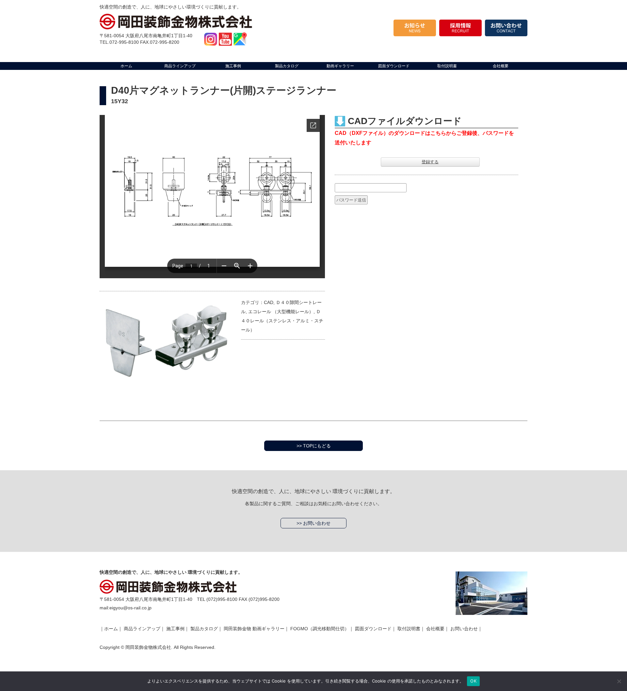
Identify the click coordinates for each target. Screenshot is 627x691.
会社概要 (435, 628)
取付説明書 (408, 628)
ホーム (111, 628)
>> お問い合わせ (313, 523)
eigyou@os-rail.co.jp (130, 607)
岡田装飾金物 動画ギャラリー (254, 628)
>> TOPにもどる (314, 445)
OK (473, 680)
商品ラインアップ (142, 628)
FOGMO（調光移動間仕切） (319, 628)
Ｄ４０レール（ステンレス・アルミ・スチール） (282, 320)
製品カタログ (204, 628)
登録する (430, 161)
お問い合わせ (464, 628)
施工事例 (175, 628)
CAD (268, 302)
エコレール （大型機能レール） (281, 311)
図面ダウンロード (373, 628)
